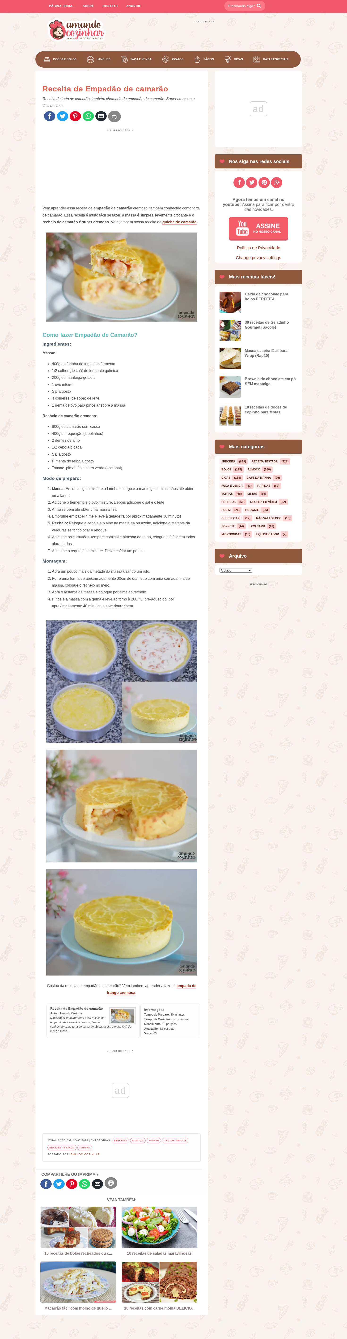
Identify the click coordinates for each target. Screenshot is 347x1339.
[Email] (101, 116)
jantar (153, 1140)
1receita (120, 1140)
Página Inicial (61, 6)
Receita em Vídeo (263, 502)
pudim (226, 510)
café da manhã (259, 477)
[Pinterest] (75, 116)
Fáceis (208, 59)
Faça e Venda (141, 59)
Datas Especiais (275, 59)
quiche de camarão (179, 222)
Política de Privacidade (258, 247)
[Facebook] (49, 116)
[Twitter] (62, 116)
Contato (110, 6)
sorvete (228, 526)
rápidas (263, 485)
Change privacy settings (258, 257)
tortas (84, 1147)
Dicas (238, 59)
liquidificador (267, 534)
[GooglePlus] (276, 182)
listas (252, 493)
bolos (226, 469)
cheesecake (231, 518)
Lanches (103, 59)
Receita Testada (62, 1147)
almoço (138, 1140)
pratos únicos (175, 1140)
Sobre (88, 6)
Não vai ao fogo (268, 518)
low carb (257, 526)
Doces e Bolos (64, 59)
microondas (231, 534)
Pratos (177, 59)
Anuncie (133, 6)
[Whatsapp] (88, 116)
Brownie (252, 510)
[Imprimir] (114, 116)
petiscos (228, 502)
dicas (225, 477)
